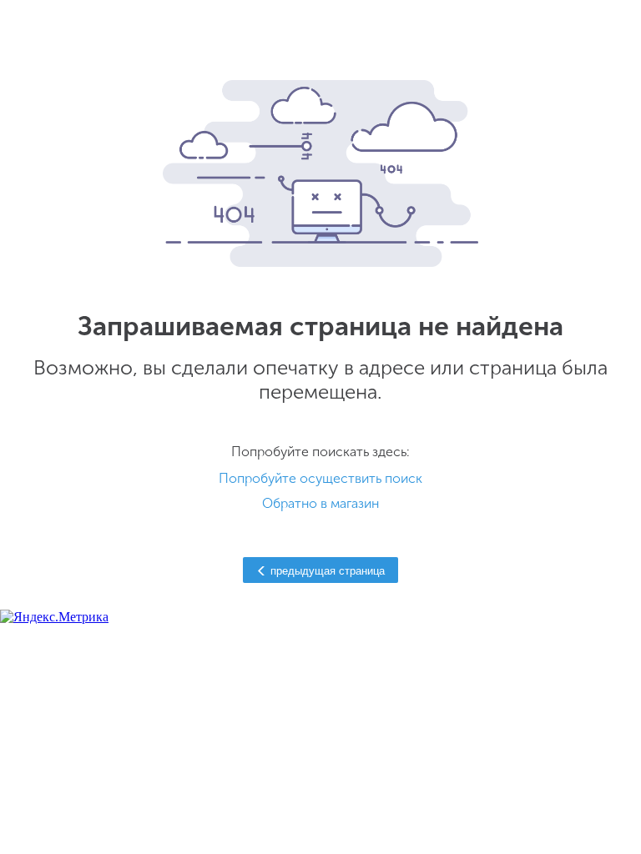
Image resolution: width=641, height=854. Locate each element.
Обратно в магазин (320, 503)
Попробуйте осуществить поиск (320, 478)
